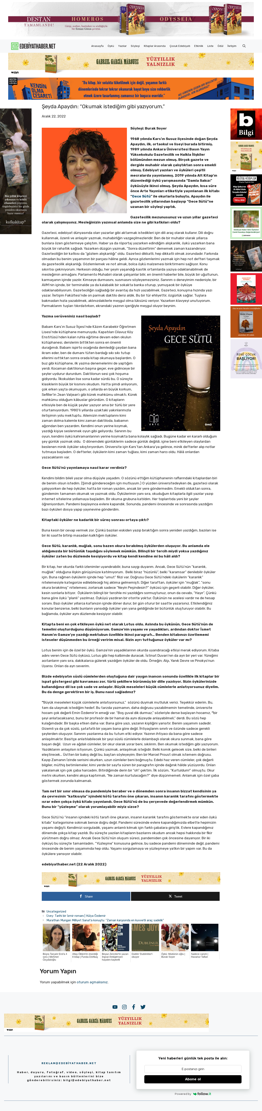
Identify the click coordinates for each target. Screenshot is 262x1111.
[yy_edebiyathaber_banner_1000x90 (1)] (131, 887)
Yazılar (122, 45)
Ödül (220, 45)
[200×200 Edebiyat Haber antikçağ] (246, 270)
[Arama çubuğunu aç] (244, 46)
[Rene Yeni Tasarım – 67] (246, 377)
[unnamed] (246, 138)
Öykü (111, 45)
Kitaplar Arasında (155, 45)
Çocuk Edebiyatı (180, 45)
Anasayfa (97, 45)
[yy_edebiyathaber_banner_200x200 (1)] (246, 171)
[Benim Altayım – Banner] (246, 336)
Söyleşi (135, 45)
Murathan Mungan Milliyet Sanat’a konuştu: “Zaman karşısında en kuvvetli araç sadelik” (105, 920)
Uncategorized (56, 911)
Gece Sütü (141, 196)
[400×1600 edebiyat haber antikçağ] (16, 233)
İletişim (231, 45)
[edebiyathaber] (131, 98)
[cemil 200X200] (246, 237)
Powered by (183, 1093)
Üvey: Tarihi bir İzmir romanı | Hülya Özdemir (76, 916)
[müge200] (246, 204)
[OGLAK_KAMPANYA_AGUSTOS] (246, 303)
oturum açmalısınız (92, 982)
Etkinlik (198, 45)
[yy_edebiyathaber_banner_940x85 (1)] (131, 74)
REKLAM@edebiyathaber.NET (69, 1063)
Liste (210, 45)
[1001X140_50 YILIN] (131, 35)
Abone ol (193, 1079)
